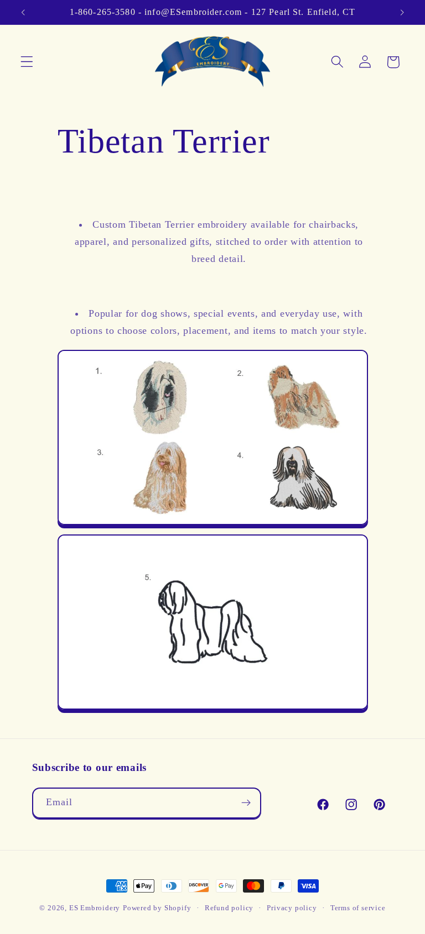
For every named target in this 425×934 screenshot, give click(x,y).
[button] (27, 62)
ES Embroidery (94, 908)
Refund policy (229, 908)
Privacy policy (292, 908)
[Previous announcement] (23, 12)
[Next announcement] (402, 12)
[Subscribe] (246, 803)
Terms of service (358, 908)
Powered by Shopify (157, 908)
